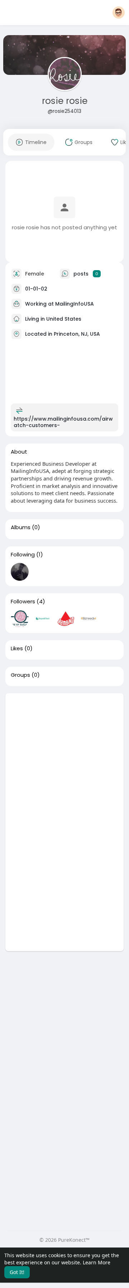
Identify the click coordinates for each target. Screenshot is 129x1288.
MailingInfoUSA (74, 303)
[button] (118, 12)
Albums (20, 527)
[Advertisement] (64, 757)
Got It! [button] (17, 1272)
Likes (17, 648)
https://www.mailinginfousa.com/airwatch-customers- (63, 422)
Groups (20, 675)
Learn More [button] (96, 1262)
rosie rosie (64, 101)
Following (23, 554)
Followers (23, 601)
